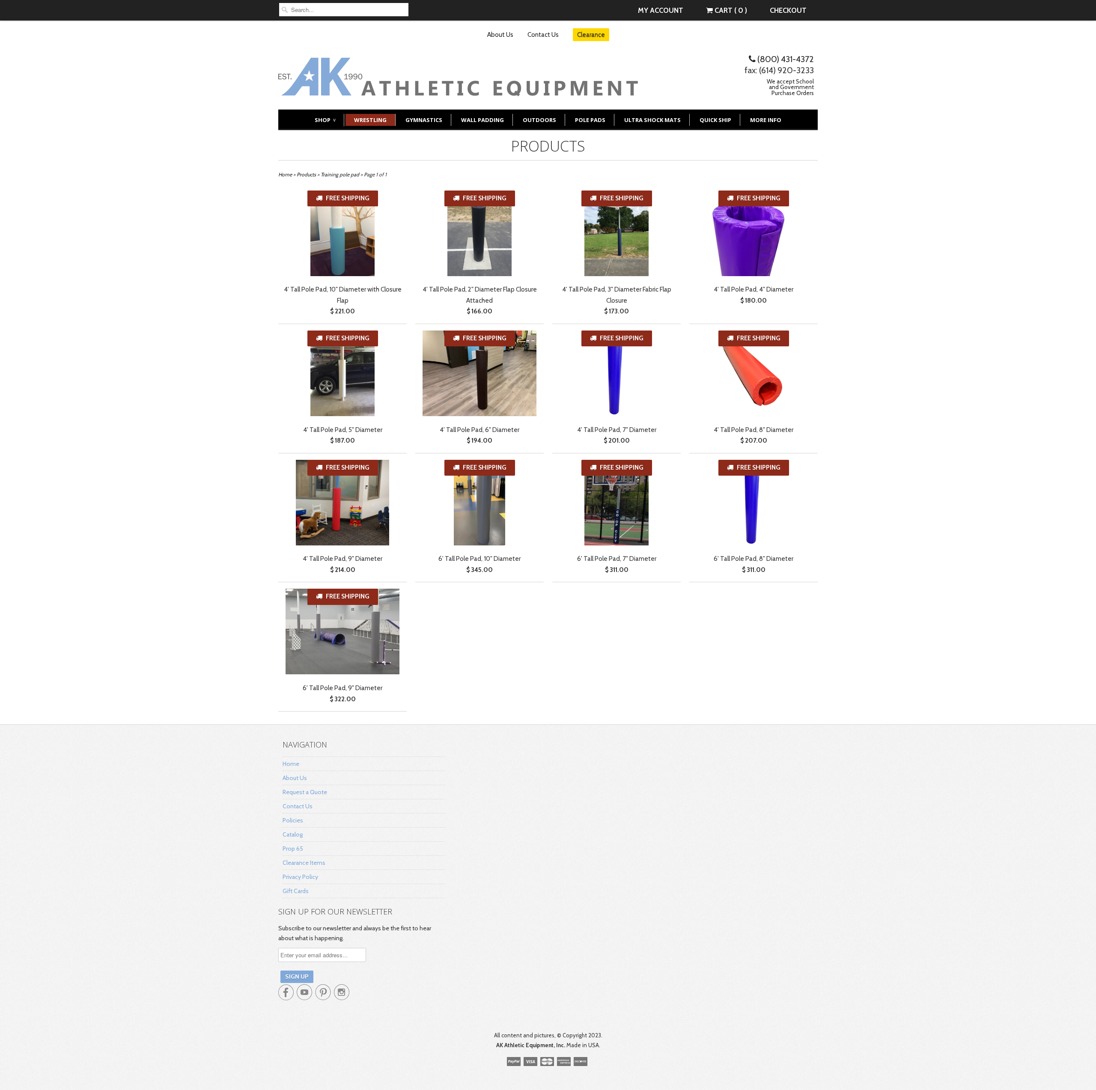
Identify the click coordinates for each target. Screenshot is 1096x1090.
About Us (500, 35)
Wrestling (370, 120)
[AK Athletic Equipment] (458, 89)
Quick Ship (715, 120)
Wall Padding (482, 120)
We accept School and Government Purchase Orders (790, 87)
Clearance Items (304, 863)
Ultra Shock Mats (652, 120)
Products (548, 146)
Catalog (293, 834)
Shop (325, 120)
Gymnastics (423, 120)
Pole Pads (590, 120)
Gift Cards (296, 891)
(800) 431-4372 (785, 59)
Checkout (788, 10)
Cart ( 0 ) (730, 10)
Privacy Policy (300, 877)
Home (291, 764)
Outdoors (539, 120)
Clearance (591, 35)
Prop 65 (293, 848)
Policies (293, 820)
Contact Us (543, 35)
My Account (660, 10)
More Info (765, 120)
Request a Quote (305, 792)
